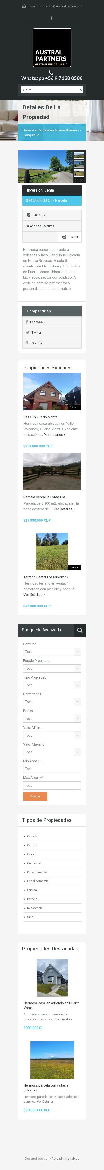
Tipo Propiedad (34, 677)
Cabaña (32, 836)
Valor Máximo (33, 744)
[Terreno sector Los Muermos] (52, 551)
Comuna (29, 644)
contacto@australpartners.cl (60, 6)
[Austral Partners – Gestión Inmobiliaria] (52, 47)
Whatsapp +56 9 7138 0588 (52, 78)
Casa (30, 854)
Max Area (34, 778)
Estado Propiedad (36, 661)
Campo (32, 845)
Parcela (32, 899)
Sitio (30, 917)
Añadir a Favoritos (41, 226)
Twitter (36, 332)
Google (37, 343)
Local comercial (38, 881)
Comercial (34, 863)
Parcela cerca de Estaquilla (44, 497)
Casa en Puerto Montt (40, 417)
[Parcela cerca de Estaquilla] (52, 471)
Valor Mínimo (33, 728)
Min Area (33, 761)
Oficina (32, 890)
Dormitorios (32, 694)
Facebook (37, 322)
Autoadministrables (65, 1158)
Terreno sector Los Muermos (45, 577)
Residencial (35, 908)
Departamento (37, 872)
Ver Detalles (53, 434)
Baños (28, 711)
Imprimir (73, 236)
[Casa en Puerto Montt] (52, 391)
